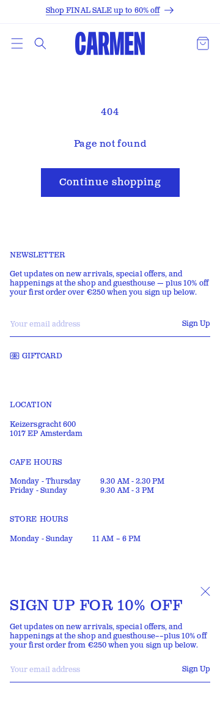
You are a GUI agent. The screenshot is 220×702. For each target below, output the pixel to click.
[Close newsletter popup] (205, 591)
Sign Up (196, 669)
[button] (17, 43)
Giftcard (42, 356)
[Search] (40, 43)
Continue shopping (110, 182)
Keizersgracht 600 (43, 424)
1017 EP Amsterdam (46, 433)
